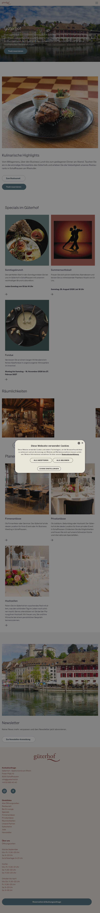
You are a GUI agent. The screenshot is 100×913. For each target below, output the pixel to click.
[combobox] (79, 443)
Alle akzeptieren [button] (41, 460)
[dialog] (50, 456)
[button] (50, 467)
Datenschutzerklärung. (70, 454)
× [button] (82, 443)
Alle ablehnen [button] (63, 460)
